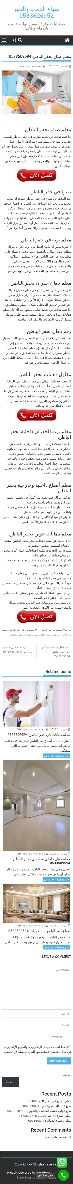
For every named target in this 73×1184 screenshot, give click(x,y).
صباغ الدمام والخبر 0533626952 (36, 12)
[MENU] (4, 40)
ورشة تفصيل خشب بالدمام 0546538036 (17, 649)
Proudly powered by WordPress (29, 1172)
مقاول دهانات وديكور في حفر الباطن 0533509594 (56, 651)
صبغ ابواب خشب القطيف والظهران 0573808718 (39, 1111)
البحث (67, 1075)
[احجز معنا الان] (63, 1175)
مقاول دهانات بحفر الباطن (24, 634)
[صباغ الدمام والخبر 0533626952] (67, 39)
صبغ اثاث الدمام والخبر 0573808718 (47, 1106)
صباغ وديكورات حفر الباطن (54, 629)
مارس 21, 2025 (59, 729)
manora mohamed (31, 66)
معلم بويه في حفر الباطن (21, 629)
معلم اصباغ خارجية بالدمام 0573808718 (45, 1116)
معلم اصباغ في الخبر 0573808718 (48, 1101)
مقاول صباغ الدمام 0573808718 (49, 1120)
